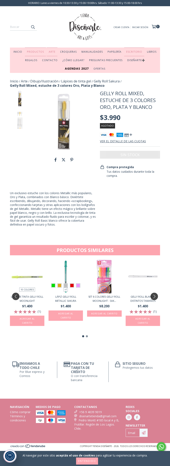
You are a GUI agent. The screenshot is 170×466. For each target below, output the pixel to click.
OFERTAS (99, 68)
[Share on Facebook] (56, 160)
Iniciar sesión (140, 27)
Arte (24, 81)
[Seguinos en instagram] (129, 417)
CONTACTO (50, 60)
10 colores (27, 289)
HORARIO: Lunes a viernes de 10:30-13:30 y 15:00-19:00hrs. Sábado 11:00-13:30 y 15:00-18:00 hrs (85, 3)
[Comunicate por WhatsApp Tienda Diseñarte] (161, 447)
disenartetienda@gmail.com (98, 416)
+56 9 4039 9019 (90, 412)
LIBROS (152, 51)
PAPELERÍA (114, 51)
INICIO (17, 51)
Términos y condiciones (18, 418)
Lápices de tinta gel (76, 81)
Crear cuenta (121, 27)
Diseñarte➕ (136, 60)
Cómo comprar (20, 412)
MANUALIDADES (92, 51)
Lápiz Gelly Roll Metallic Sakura (65, 299)
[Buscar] (33, 27)
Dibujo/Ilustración (44, 81)
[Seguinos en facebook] (137, 417)
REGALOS (31, 60)
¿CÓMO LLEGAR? (73, 60)
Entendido (87, 461)
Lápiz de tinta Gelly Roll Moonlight (27, 299)
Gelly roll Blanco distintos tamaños (142, 299)
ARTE (52, 51)
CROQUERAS (68, 51)
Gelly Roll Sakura (107, 81)
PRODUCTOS (35, 51)
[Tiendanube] (28, 447)
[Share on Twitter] (64, 160)
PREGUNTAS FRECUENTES (106, 60)
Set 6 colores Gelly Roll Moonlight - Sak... (104, 299)
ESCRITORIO (134, 51)
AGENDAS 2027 (77, 68)
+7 (66, 289)
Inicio (14, 81)
